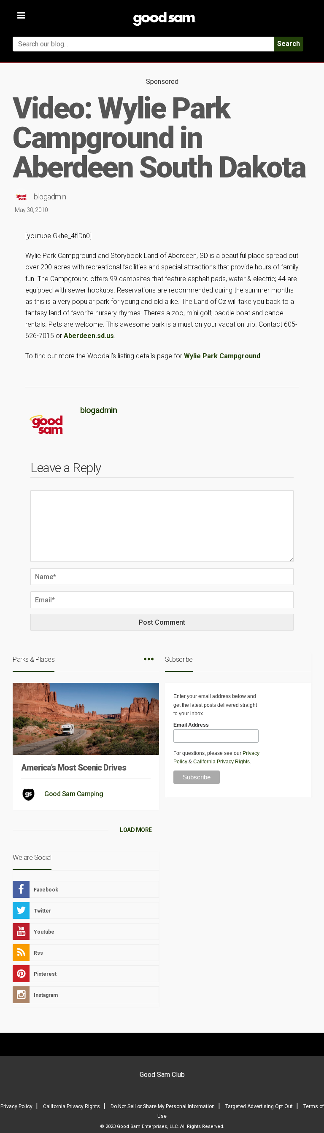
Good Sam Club (162, 1075)
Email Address (191, 725)
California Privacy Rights (221, 762)
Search (288, 44)
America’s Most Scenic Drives (73, 767)
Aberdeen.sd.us (89, 336)
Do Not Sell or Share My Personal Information (163, 1106)
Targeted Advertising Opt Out (259, 1106)
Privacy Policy (16, 1106)
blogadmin (50, 196)
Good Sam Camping (73, 794)
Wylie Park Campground (222, 356)
